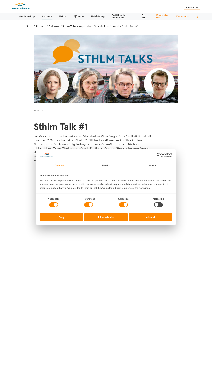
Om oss (144, 16)
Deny (61, 217)
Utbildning (98, 16)
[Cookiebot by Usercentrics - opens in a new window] (158, 155)
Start (29, 26)
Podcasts (53, 26)
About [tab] (152, 165)
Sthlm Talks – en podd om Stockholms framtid (90, 26)
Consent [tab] (59, 165)
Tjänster (79, 16)
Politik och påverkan (118, 16)
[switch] (88, 204)
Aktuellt (47, 16)
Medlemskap (27, 16)
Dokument (182, 16)
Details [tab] (106, 165)
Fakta (63, 16)
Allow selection (106, 217)
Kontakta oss (162, 16)
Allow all (150, 217)
